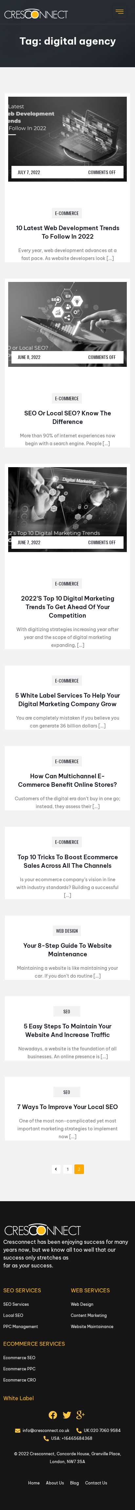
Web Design (67, 930)
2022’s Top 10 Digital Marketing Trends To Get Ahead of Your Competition (67, 607)
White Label (18, 1398)
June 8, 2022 (29, 356)
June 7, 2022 (29, 542)
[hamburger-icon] (119, 12)
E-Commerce (67, 212)
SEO (66, 1011)
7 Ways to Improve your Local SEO (67, 1107)
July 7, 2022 (29, 172)
